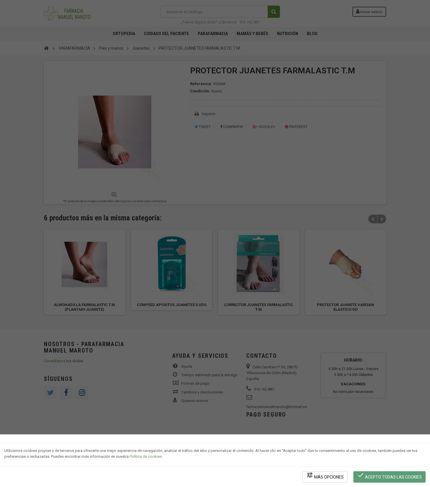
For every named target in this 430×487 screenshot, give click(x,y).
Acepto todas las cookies (389, 475)
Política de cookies (146, 456)
